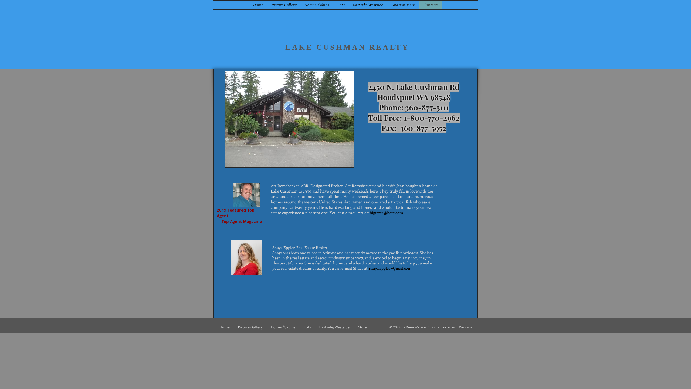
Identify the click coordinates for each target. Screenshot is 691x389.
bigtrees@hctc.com (386, 212)
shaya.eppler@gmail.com (390, 268)
